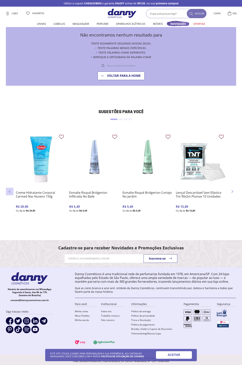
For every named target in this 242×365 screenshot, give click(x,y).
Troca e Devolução (141, 320)
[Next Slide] (232, 191)
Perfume (103, 24)
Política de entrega (141, 311)
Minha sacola (82, 320)
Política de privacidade (143, 315)
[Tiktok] (18, 331)
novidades (178, 24)
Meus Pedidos (82, 315)
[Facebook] (9, 322)
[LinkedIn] (35, 322)
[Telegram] (43, 322)
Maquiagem (81, 24)
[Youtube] (35, 331)
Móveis (158, 24)
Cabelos (59, 24)
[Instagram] (26, 322)
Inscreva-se (157, 258)
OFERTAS (199, 24)
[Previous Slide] (9, 191)
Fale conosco (108, 320)
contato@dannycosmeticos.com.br (29, 300)
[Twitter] (18, 322)
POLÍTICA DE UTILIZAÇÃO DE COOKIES (122, 356)
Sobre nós (106, 311)
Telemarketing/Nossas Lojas (146, 333)
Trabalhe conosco (110, 315)
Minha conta (81, 311)
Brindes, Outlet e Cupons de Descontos (151, 329)
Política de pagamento (143, 324)
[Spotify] (26, 331)
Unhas (41, 24)
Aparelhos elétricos (130, 24)
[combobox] (176, 13)
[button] (114, 119)
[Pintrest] (9, 331)
